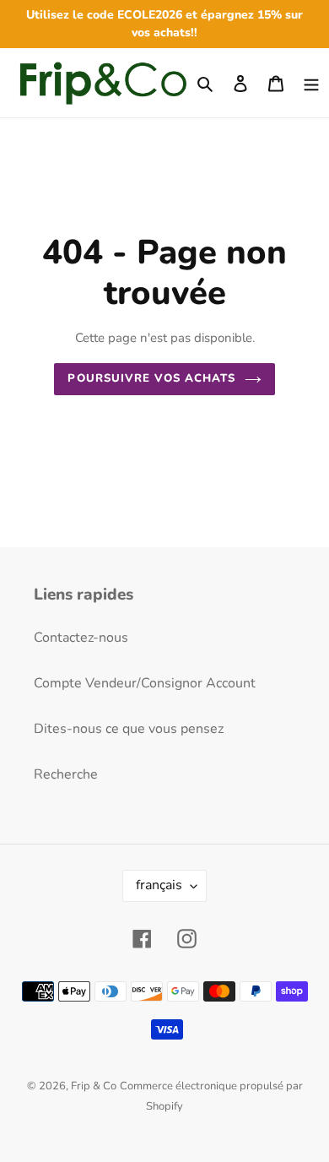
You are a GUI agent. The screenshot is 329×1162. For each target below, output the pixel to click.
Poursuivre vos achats (151, 378)
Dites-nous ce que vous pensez (129, 728)
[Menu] (311, 82)
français (159, 885)
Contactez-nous (81, 637)
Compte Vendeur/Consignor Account (145, 683)
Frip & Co (93, 1086)
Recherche (66, 774)
